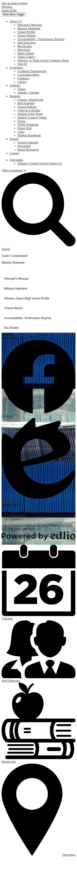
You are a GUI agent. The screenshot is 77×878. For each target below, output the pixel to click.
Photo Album (25, 53)
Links (20, 131)
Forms (21, 121)
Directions (23, 49)
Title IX (22, 64)
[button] (15, 21)
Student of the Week (30, 114)
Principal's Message (29, 25)
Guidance (23, 78)
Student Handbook (29, 135)
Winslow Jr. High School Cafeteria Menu (43, 60)
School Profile (26, 32)
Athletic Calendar (28, 92)
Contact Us (16, 518)
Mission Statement (28, 28)
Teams (21, 89)
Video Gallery (26, 57)
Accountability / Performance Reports (40, 39)
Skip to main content (14, 3)
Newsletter (24, 146)
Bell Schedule (26, 103)
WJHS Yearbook (27, 124)
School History (26, 35)
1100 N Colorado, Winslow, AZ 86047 (26, 525)
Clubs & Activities (28, 110)
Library (22, 82)
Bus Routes (24, 46)
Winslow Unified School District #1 (39, 163)
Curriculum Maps (28, 74)
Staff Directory (26, 42)
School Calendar (27, 142)
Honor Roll (24, 128)
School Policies (27, 107)
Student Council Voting (32, 117)
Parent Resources (28, 149)
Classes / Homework (30, 99)
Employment (17, 515)
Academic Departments (32, 71)
